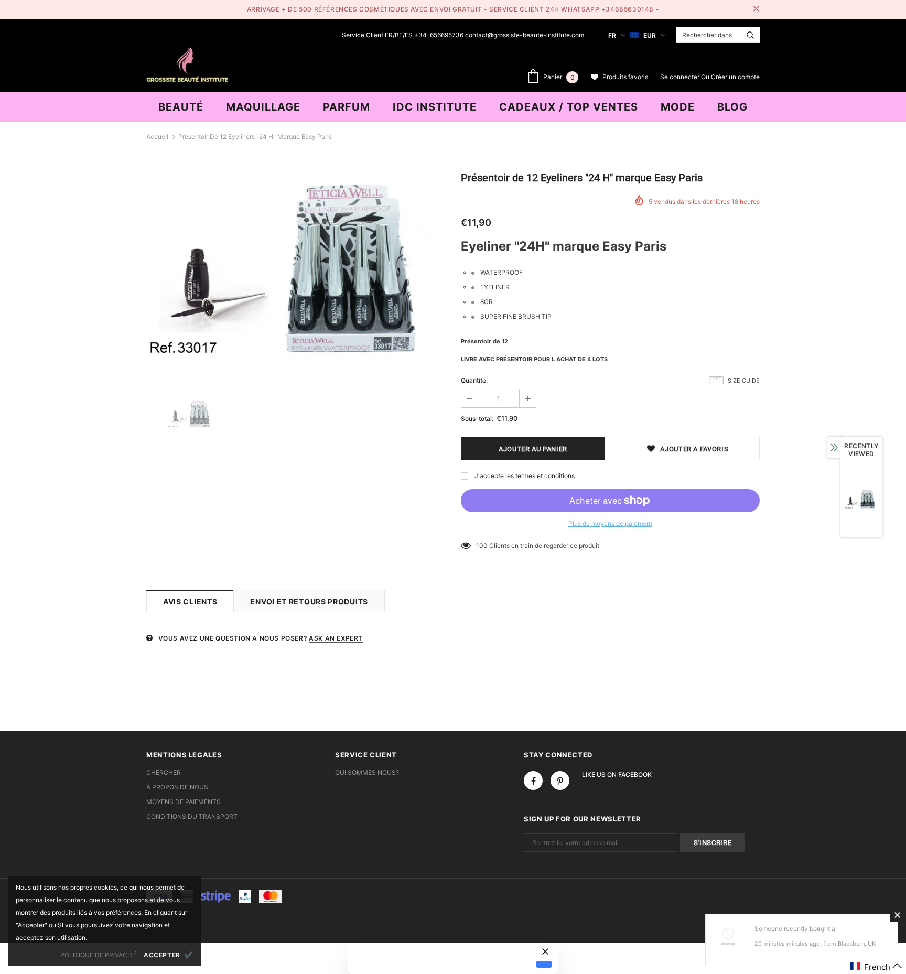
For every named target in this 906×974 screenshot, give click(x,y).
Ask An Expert (336, 638)
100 (482, 545)
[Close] (897, 914)
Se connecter (680, 77)
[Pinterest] (560, 780)
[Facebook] (533, 780)
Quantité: (474, 380)
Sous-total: (477, 419)
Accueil (157, 136)
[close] (756, 9)
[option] (295, 271)
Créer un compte (735, 77)
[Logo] (187, 63)
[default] (544, 964)
